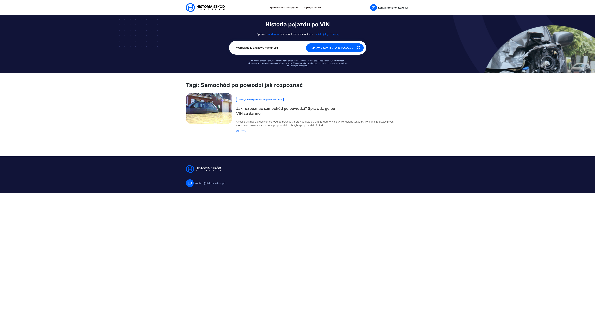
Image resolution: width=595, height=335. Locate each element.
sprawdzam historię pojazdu (332, 47)
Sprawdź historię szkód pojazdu (284, 7)
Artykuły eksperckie (312, 7)
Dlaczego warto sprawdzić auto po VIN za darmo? (260, 99)
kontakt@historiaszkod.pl (393, 7)
